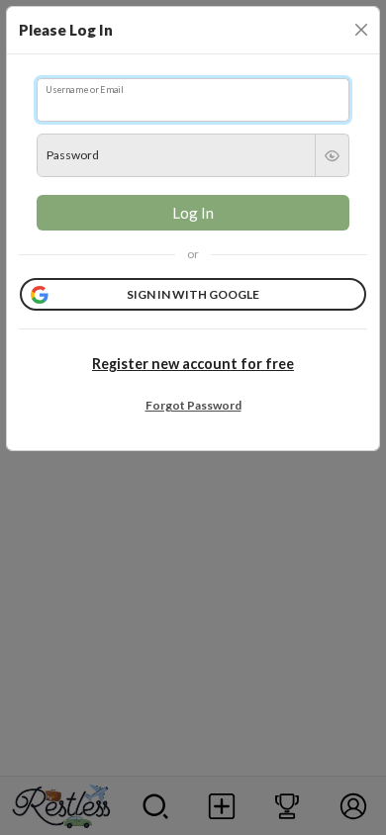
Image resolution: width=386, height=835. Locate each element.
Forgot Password (193, 405)
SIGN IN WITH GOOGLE (193, 294)
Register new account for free (193, 363)
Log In (193, 213)
